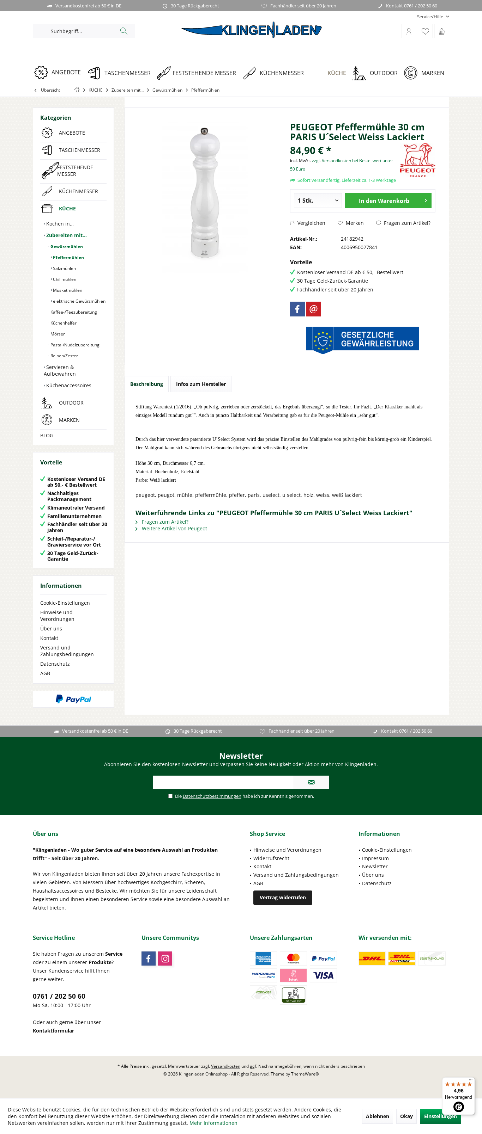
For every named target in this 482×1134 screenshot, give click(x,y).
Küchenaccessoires (68, 385)
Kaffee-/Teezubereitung (73, 312)
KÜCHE (67, 208)
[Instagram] (165, 958)
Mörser (57, 334)
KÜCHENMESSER (78, 191)
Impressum (375, 858)
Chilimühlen (64, 279)
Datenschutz (55, 663)
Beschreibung (146, 384)
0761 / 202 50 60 (59, 996)
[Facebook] (297, 309)
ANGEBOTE (72, 132)
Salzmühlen (64, 268)
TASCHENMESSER (79, 150)
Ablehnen (377, 1116)
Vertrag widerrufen (283, 897)
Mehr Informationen (213, 1123)
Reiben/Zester (63, 356)
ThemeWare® (305, 1074)
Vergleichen (310, 223)
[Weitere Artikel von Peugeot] (417, 160)
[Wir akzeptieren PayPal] (73, 699)
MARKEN (69, 420)
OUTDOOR (71, 402)
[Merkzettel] (425, 31)
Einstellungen (440, 1116)
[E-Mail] (313, 309)
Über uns (51, 628)
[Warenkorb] (441, 31)
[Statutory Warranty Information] (362, 340)
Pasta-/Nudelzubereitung (74, 345)
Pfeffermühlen (68, 257)
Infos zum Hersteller (201, 384)
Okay (406, 1116)
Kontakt (49, 638)
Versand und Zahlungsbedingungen (67, 651)
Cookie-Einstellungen (65, 602)
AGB (45, 673)
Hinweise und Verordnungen (57, 615)
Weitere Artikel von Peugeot (173, 528)
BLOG (46, 435)
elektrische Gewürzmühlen (79, 301)
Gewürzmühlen (66, 246)
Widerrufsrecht (271, 858)
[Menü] (470, 1081)
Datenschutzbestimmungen (212, 796)
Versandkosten (225, 1066)
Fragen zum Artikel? (406, 223)
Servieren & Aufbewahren (60, 370)
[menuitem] (430, 16)
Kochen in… (59, 223)
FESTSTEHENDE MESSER (75, 170)
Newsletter (375, 866)
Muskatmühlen (67, 290)
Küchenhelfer (63, 323)
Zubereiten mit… (66, 235)
